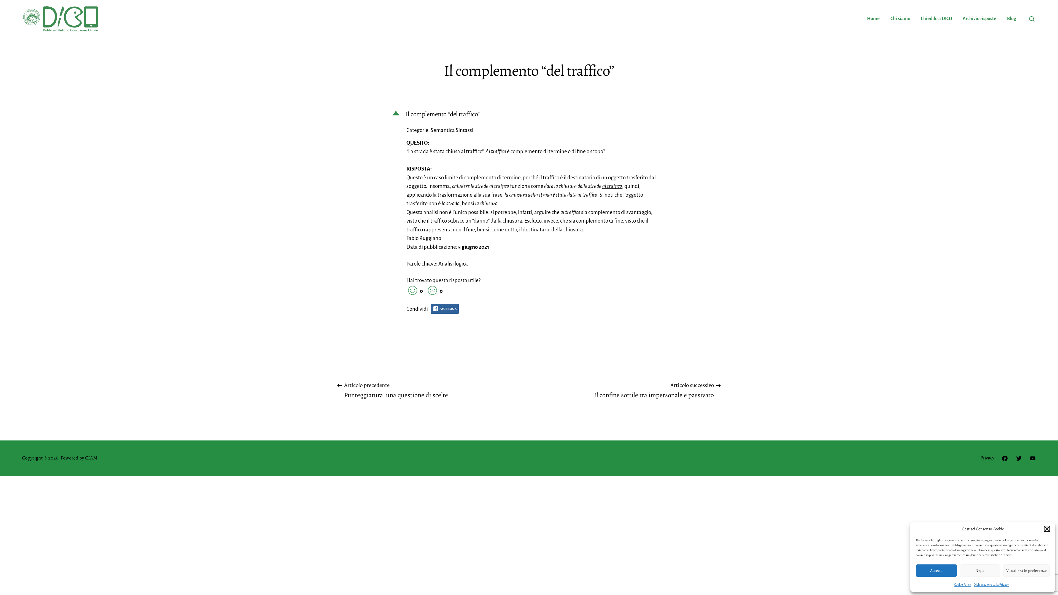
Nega (979, 570)
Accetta (936, 570)
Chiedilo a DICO (936, 18)
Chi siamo (900, 18)
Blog (1011, 18)
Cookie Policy (962, 584)
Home (873, 18)
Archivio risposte (979, 18)
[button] (1047, 529)
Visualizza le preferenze (1026, 570)
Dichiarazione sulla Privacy (991, 584)
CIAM (91, 458)
